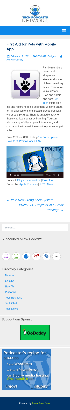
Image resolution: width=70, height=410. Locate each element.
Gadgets (52, 56)
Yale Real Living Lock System (30, 200)
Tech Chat (11, 303)
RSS (42, 184)
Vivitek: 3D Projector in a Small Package (41, 207)
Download (48, 180)
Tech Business (13, 297)
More (50, 184)
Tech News (11, 308)
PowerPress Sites (41, 403)
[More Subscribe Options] (56, 256)
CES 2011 (41, 56)
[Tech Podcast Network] (35, 13)
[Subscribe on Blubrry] (26, 256)
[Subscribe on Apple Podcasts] (6, 256)
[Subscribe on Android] (16, 256)
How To (9, 286)
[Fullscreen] (59, 175)
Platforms (10, 292)
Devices (9, 275)
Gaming (9, 281)
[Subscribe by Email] (46, 256)
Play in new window (28, 180)
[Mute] (54, 175)
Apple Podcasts (28, 184)
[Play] (10, 175)
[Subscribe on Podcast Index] (36, 256)
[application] (35, 162)
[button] (35, 162)
